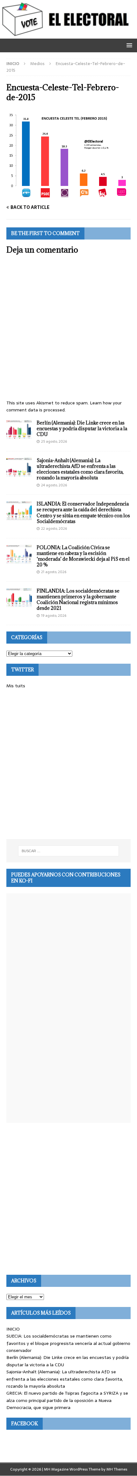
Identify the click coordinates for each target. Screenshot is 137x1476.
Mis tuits (15, 685)
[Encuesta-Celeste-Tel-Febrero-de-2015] (68, 195)
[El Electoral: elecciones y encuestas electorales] (67, 35)
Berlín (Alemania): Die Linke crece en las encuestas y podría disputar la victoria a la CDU (82, 428)
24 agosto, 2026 (54, 485)
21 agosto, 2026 (53, 572)
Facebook (24, 1424)
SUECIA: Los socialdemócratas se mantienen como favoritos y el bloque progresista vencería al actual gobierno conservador (68, 1343)
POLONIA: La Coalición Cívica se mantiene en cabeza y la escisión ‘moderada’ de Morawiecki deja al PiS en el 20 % (83, 556)
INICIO (13, 1328)
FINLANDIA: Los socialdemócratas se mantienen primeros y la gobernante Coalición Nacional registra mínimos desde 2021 (78, 599)
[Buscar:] (69, 850)
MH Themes (116, 1469)
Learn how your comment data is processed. (64, 406)
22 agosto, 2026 (54, 528)
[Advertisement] (68, 764)
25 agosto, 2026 (54, 441)
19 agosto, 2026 (53, 615)
